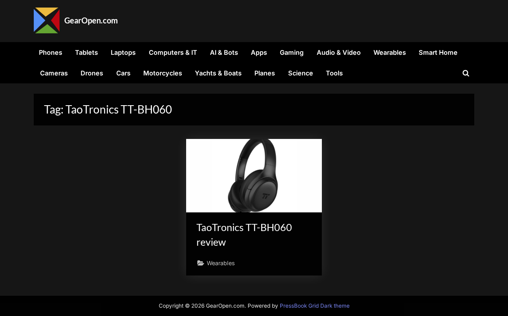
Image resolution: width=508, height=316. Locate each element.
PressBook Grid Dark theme (315, 306)
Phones (50, 52)
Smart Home (438, 52)
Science (300, 73)
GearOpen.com (91, 20)
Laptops (123, 52)
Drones (92, 73)
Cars (123, 73)
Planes (264, 73)
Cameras (54, 73)
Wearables (389, 52)
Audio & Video (339, 52)
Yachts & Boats (218, 73)
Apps (259, 52)
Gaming (292, 52)
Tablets (86, 52)
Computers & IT (173, 52)
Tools (334, 73)
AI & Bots (224, 52)
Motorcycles (162, 73)
